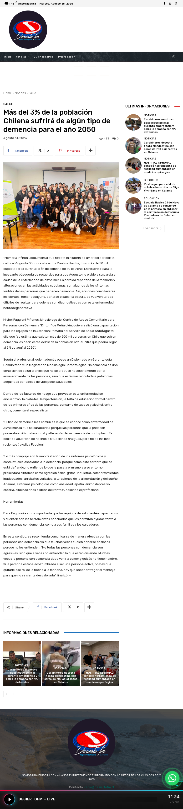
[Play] (9, 799)
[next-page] (14, 694)
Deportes (151, 180)
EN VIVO (173, 802)
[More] (91, 150)
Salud (32, 93)
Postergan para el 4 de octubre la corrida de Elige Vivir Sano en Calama (161, 187)
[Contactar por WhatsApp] (172, 778)
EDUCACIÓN (151, 198)
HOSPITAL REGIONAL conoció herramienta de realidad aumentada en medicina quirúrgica (100, 677)
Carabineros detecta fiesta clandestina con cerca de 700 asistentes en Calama (60, 677)
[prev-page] (6, 694)
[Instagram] (170, 3)
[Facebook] (164, 3)
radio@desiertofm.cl (99, 787)
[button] (174, 57)
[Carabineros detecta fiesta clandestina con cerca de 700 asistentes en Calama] (61, 663)
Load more (150, 228)
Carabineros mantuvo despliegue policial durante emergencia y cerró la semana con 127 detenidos (22, 676)
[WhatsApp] (176, 3)
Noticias (20, 93)
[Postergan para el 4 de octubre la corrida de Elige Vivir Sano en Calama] (133, 185)
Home (7, 93)
